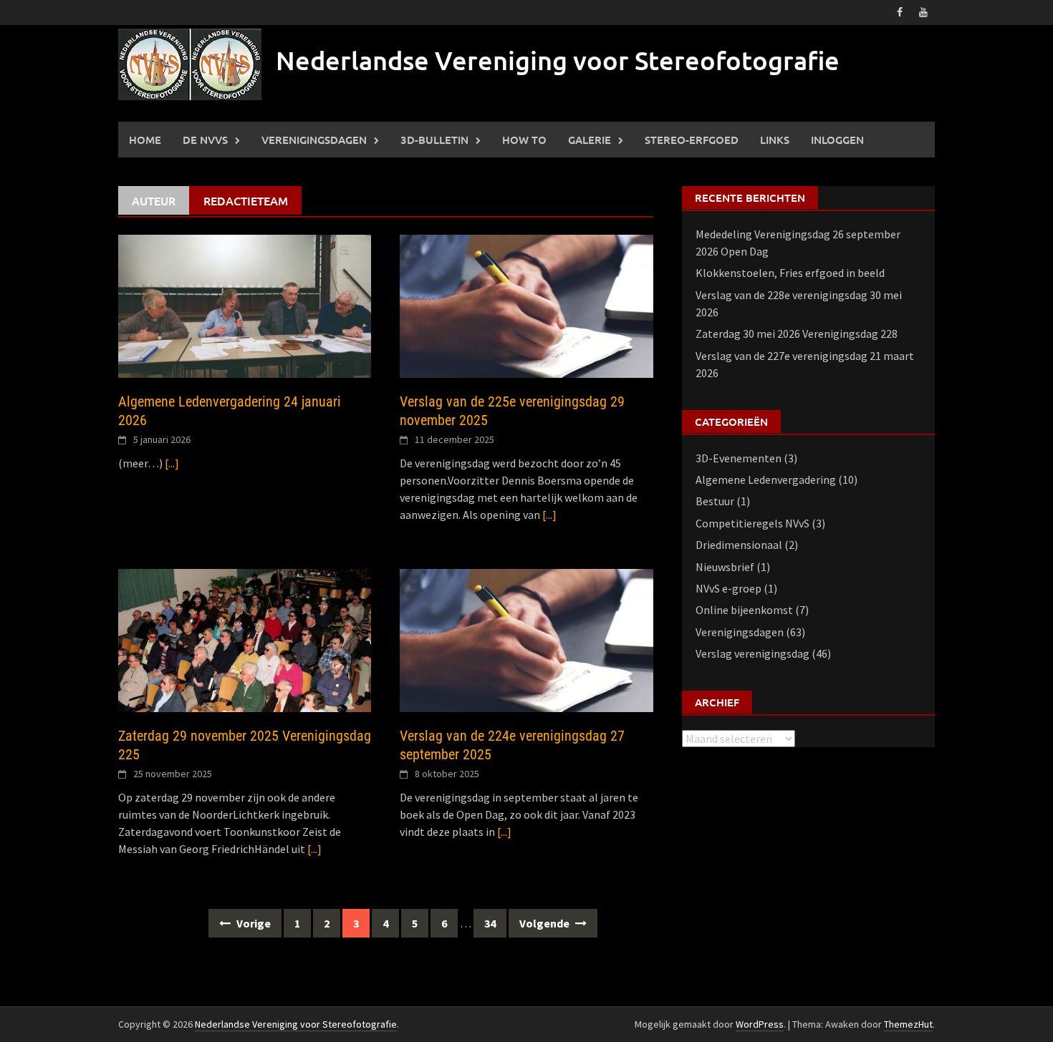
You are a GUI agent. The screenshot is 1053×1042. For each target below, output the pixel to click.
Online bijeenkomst (744, 610)
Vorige (252, 923)
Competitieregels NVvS (752, 523)
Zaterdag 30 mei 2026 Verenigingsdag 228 (797, 333)
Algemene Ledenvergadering (766, 479)
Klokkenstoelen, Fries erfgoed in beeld (790, 273)
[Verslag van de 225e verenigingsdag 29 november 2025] (526, 305)
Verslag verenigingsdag (752, 653)
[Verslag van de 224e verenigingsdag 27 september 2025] (526, 639)
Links (774, 139)
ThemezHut (908, 1024)
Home (145, 139)
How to (524, 139)
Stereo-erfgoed (692, 139)
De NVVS (205, 139)
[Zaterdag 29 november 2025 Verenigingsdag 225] (244, 639)
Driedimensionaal (739, 544)
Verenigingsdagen (314, 139)
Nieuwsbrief (725, 567)
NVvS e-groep (728, 588)
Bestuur (715, 501)
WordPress (760, 1024)
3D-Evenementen (739, 458)
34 (490, 923)
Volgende (545, 923)
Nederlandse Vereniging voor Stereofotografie (558, 60)
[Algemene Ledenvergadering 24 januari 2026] (244, 305)
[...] (172, 463)
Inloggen (837, 139)
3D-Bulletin (434, 139)
